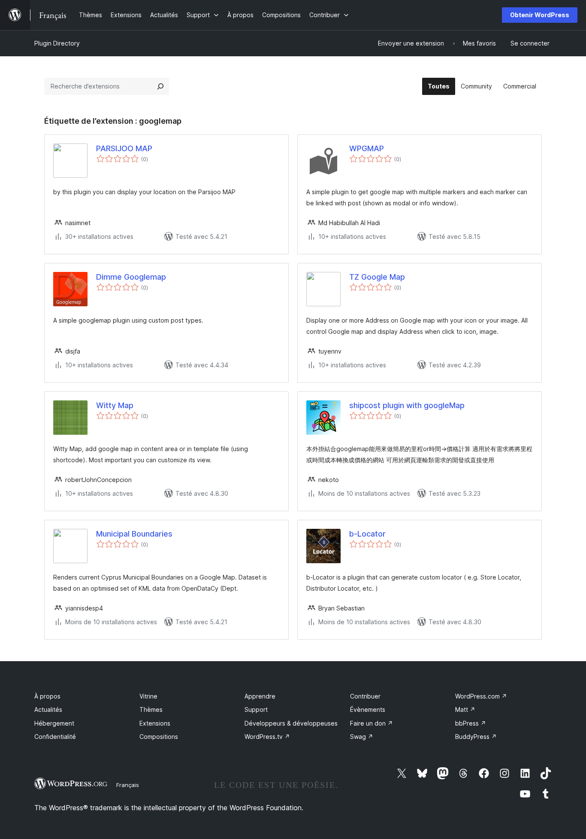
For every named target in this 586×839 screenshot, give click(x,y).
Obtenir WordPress (539, 14)
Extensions (154, 723)
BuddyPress (476, 736)
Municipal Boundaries (134, 533)
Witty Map (114, 405)
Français (127, 784)
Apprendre (260, 696)
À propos (47, 696)
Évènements (367, 709)
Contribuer (365, 696)
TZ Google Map (377, 276)
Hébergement (54, 723)
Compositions (158, 736)
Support (256, 709)
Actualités (48, 709)
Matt (465, 709)
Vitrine (148, 696)
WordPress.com (481, 696)
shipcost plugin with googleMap (407, 405)
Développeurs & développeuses (291, 723)
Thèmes (151, 709)
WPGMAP (366, 148)
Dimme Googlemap (131, 276)
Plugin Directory (57, 43)
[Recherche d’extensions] (160, 86)
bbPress (470, 723)
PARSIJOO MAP (124, 148)
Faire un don (371, 723)
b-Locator (367, 533)
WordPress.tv (267, 736)
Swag (361, 736)
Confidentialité (55, 736)
